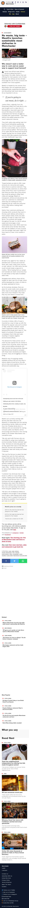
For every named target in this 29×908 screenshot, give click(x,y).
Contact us (5, 874)
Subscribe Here (6, 878)
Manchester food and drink (20, 555)
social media (9, 555)
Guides (18, 11)
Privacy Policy (6, 880)
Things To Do (11, 11)
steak (13, 551)
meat (10, 551)
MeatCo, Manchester (20, 409)
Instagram (15, 533)
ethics (10, 554)
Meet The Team (6, 884)
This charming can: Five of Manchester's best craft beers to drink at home (14, 539)
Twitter (21, 533)
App (13, 14)
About (17, 14)
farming (17, 552)
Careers (4, 886)
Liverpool (4, 870)
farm (13, 552)
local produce (5, 554)
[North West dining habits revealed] (14, 722)
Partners (23, 11)
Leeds (3, 868)
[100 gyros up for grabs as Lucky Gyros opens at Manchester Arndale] (14, 629)
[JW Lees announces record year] (14, 786)
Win (10, 14)
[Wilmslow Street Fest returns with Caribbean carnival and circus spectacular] (14, 815)
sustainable (16, 554)
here (14, 529)
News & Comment (19, 9)
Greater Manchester (7, 552)
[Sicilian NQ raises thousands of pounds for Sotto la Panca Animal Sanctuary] (14, 846)
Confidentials (6, 58)
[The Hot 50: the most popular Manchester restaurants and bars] (14, 715)
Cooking (4, 555)
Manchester (5, 866)
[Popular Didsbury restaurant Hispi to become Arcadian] (14, 707)
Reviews (5, 11)
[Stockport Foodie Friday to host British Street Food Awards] (14, 700)
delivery (17, 551)
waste (20, 554)
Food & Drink (10, 9)
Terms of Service (6, 882)
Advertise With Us (7, 876)
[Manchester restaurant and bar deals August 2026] (14, 644)
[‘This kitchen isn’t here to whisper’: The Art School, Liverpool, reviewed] (14, 637)
